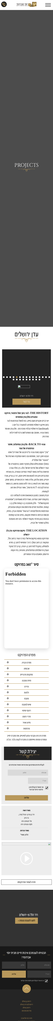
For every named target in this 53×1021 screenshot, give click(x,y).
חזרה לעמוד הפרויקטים (26, 882)
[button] (4, 377)
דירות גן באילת (26, 1001)
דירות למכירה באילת (26, 1004)
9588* (22, 834)
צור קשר (26, 401)
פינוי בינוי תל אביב (26, 1018)
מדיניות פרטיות (26, 1011)
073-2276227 (25, 821)
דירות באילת (26, 1007)
